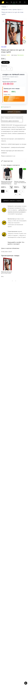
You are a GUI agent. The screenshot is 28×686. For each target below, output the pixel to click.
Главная (4, 7)
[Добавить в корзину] (11, 187)
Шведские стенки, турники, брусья (11, 9)
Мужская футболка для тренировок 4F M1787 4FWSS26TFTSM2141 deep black (6, 182)
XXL (7, 191)
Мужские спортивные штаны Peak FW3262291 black (20, 182)
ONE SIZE (5, 62)
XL (2, 191)
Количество (4, 66)
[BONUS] (14, 2)
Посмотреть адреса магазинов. (10, 120)
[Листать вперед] (15, 281)
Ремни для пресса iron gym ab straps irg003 (12, 13)
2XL (20, 194)
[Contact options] (25, 683)
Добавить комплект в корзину (12, 200)
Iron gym (3, 46)
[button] (24, 2)
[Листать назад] (12, 281)
